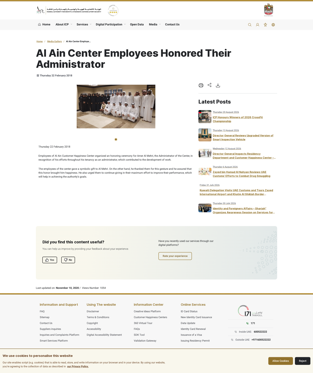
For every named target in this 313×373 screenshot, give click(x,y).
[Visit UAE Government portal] (270, 9)
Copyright (92, 323)
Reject (302, 360)
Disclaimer (93, 311)
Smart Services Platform (54, 340)
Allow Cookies (280, 360)
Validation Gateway (145, 340)
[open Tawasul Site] (251, 310)
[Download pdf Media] (218, 85)
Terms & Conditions (98, 317)
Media (153, 24)
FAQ (42, 311)
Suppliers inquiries (50, 328)
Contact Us (172, 24)
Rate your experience (175, 256)
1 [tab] (116, 139)
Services (82, 24)
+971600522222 (261, 339)
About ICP (62, 24)
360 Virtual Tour (143, 323)
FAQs (137, 328)
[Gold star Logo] (113, 10)
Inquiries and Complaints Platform (59, 334)
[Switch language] (273, 24)
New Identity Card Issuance (196, 317)
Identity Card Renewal (193, 328)
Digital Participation (109, 24)
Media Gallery (54, 41)
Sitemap (44, 317)
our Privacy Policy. (78, 366)
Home (40, 41)
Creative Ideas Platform (147, 311)
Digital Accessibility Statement (104, 334)
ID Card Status (189, 311)
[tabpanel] (116, 107)
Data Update (188, 323)
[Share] (209, 85)
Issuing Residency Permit (195, 340)
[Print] (201, 85)
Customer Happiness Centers (150, 317)
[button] (250, 24)
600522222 (260, 331)
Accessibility (94, 328)
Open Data (137, 24)
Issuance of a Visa (191, 334)
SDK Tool (139, 334)
